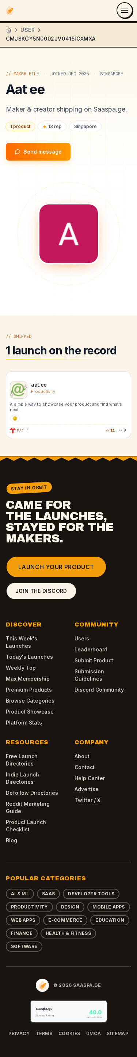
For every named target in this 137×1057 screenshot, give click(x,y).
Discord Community (99, 690)
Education (109, 920)
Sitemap (117, 1033)
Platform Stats (24, 722)
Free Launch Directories (22, 760)
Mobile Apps (108, 907)
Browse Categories (30, 700)
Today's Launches (29, 657)
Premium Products (29, 690)
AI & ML (20, 893)
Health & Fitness (68, 933)
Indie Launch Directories (22, 778)
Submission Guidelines (89, 675)
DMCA (93, 1033)
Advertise (87, 789)
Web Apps (23, 920)
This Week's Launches (21, 642)
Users (82, 638)
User (27, 30)
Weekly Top (21, 668)
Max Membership (28, 679)
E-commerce (65, 920)
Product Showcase (30, 711)
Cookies (69, 1033)
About (82, 756)
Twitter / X (87, 800)
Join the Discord (41, 591)
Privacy (19, 1033)
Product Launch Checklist (26, 825)
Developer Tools (91, 893)
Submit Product (94, 660)
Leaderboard (91, 649)
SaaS (48, 893)
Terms (44, 1033)
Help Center (90, 778)
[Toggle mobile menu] (125, 10)
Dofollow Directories (32, 793)
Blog (11, 840)
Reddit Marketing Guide (28, 807)
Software (24, 946)
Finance (22, 933)
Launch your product (56, 567)
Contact (85, 767)
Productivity (29, 907)
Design (70, 907)
